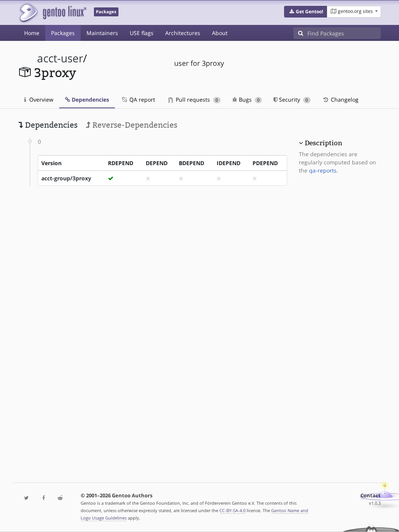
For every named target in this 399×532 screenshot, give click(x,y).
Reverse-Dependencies (133, 125)
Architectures (182, 33)
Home (31, 33)
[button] (305, 12)
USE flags (142, 33)
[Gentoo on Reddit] (60, 498)
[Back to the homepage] (52, 12)
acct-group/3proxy (66, 178)
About (220, 33)
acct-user (60, 58)
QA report (141, 99)
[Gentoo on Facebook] (43, 498)
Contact (370, 495)
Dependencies (89, 99)
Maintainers (102, 33)
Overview (40, 99)
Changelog (343, 99)
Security (292, 99)
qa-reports (323, 170)
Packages (63, 33)
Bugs (248, 99)
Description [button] (323, 143)
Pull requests (196, 99)
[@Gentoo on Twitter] (26, 498)
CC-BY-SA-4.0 (232, 510)
